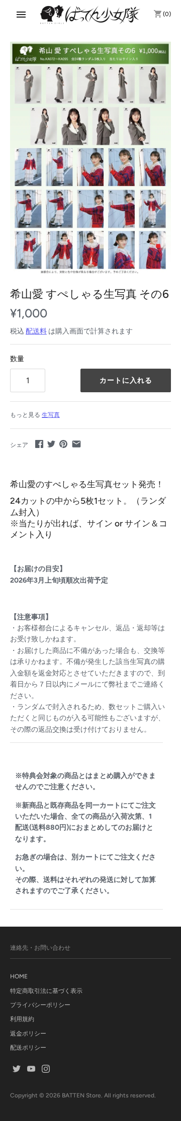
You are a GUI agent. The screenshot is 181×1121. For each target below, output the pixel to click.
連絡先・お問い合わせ (40, 947)
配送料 (36, 331)
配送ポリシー (28, 1047)
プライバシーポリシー (40, 1004)
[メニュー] (21, 15)
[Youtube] (31, 1069)
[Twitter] (17, 1069)
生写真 (51, 414)
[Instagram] (46, 1069)
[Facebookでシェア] (39, 443)
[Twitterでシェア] (51, 443)
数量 (17, 359)
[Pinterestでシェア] (63, 443)
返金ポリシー (28, 1033)
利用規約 (22, 1019)
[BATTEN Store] (90, 14)
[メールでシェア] (76, 443)
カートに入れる (126, 380)
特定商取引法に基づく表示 (46, 990)
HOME (19, 976)
